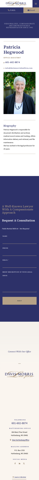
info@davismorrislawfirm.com (18, 68)
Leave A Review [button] (20, 477)
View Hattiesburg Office (20, 440)
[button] (35, 3)
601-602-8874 (12, 62)
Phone (5, 248)
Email (32, 10)
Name (4, 236)
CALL (13, 10)
